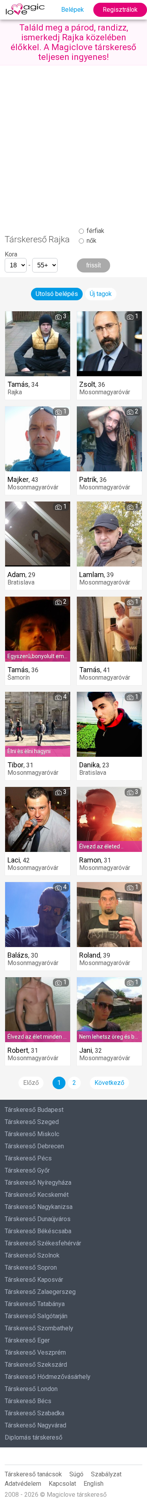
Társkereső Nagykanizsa (39, 1207)
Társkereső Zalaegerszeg (40, 1291)
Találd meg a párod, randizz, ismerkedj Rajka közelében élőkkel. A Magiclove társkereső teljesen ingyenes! (73, 42)
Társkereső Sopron (31, 1267)
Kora (11, 254)
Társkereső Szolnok (32, 1255)
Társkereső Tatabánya (35, 1304)
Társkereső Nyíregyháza (38, 1182)
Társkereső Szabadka (34, 1413)
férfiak (94, 231)
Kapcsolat (62, 1483)
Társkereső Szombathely (39, 1328)
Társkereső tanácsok (33, 1474)
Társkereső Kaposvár (34, 1279)
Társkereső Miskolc (32, 1134)
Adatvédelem (23, 1483)
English (93, 1483)
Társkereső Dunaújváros (38, 1219)
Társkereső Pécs (28, 1158)
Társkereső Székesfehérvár (43, 1243)
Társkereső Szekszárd (36, 1364)
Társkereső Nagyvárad (35, 1425)
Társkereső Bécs (28, 1401)
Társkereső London (31, 1389)
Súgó (76, 1474)
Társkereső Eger (27, 1340)
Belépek (72, 9)
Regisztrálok (120, 9)
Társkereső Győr (27, 1170)
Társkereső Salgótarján (36, 1316)
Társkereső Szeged (32, 1122)
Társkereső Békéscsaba (38, 1231)
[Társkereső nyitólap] (26, 9)
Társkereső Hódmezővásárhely (48, 1376)
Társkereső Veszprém (35, 1352)
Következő (109, 1082)
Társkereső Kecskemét (37, 1194)
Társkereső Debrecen (34, 1146)
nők (90, 240)
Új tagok (101, 294)
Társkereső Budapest (34, 1109)
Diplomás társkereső (33, 1437)
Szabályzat (106, 1474)
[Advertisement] (73, 142)
